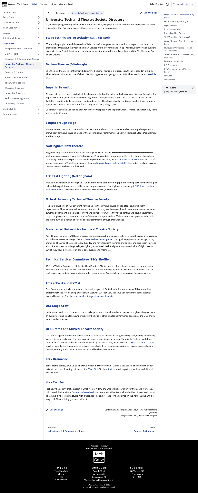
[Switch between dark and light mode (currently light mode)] (167, 4)
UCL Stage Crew (57, 306)
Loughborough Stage (61, 123)
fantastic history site (129, 159)
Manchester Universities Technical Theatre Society (82, 229)
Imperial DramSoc (59, 87)
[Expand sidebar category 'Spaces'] (39, 33)
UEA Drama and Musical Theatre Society (74, 329)
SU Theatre (86, 239)
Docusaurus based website (84, 392)
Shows (43, 4)
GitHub (112, 487)
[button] (21, 114)
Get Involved (66, 4)
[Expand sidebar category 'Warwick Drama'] (39, 22)
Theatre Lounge (101, 239)
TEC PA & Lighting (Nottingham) (69, 176)
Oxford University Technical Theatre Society (77, 199)
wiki (66, 249)
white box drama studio (142, 342)
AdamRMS (155, 4)
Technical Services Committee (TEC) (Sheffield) (79, 259)
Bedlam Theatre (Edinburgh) (66, 64)
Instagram (138, 474)
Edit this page (150, 12)
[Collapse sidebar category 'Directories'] (39, 43)
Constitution (97, 477)
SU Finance (98, 474)
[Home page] (48, 13)
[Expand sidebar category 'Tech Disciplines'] (39, 27)
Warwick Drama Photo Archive (97, 480)
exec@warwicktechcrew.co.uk (99, 448)
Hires (53, 4)
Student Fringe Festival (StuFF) (111, 163)
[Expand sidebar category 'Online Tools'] (39, 54)
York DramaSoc (57, 359)
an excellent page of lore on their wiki (94, 296)
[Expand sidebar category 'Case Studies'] (39, 109)
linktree (111, 369)
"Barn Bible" (94, 369)
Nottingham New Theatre (64, 146)
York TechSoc (55, 382)
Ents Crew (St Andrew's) (63, 283)
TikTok (138, 476)
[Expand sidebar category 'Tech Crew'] (39, 17)
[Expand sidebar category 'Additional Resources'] (39, 38)
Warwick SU (138, 471)
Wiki (34, 4)
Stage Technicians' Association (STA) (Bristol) (78, 38)
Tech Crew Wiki (61, 471)
